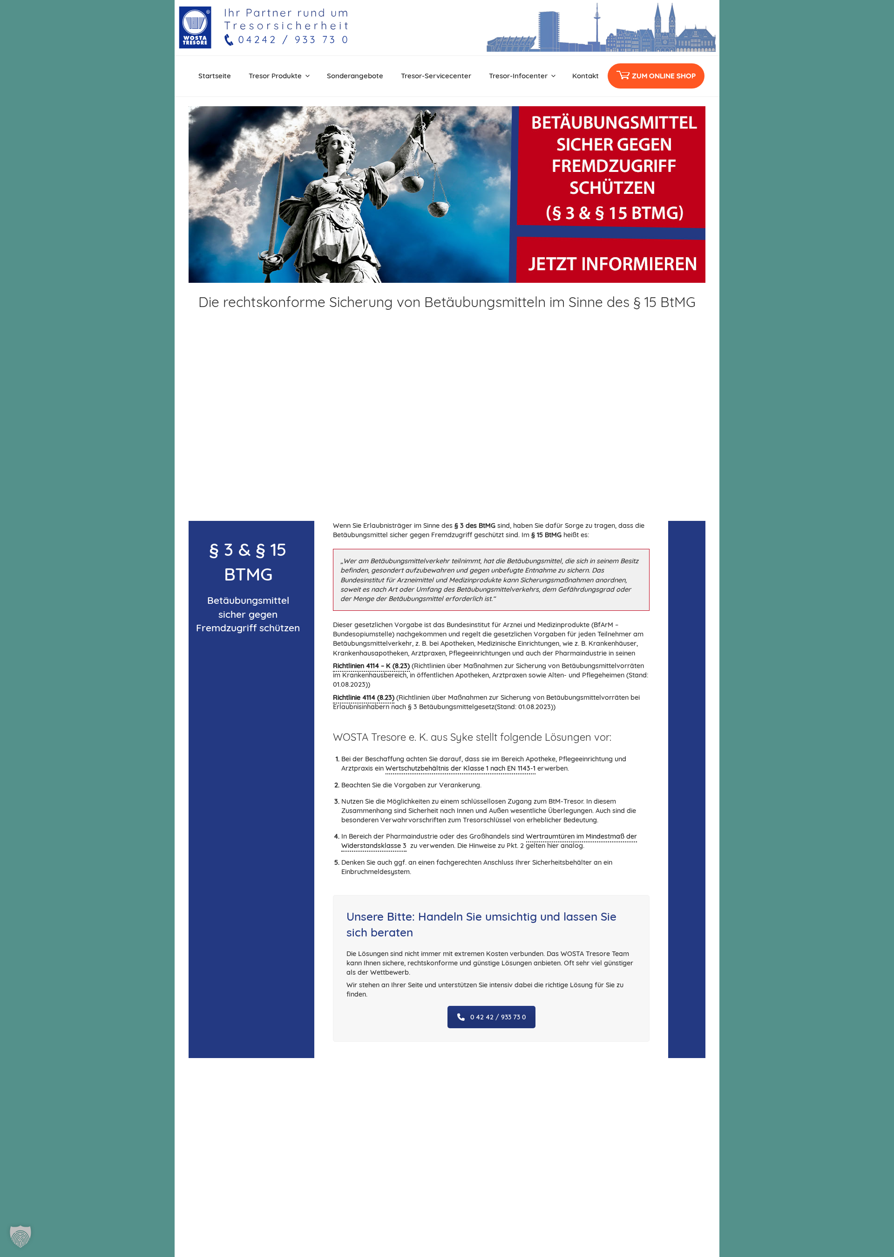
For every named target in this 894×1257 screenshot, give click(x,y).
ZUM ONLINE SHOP (664, 75)
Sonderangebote (355, 75)
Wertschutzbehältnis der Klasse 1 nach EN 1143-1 (460, 768)
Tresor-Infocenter (518, 75)
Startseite (214, 75)
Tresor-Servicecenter (436, 75)
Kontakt (585, 75)
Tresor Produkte (275, 75)
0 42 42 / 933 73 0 (498, 1017)
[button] (20, 1236)
